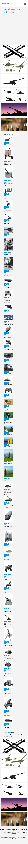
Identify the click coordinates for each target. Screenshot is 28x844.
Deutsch (9, 832)
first (5, 732)
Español (14, 832)
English (4, 832)
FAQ (6, 829)
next (16, 732)
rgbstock (7, 3)
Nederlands (13, 833)
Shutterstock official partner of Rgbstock (8, 837)
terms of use (25, 829)
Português (23, 832)
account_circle (5, 145)
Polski (18, 832)
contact (9, 829)
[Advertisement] (14, 29)
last (18, 732)
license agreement (16, 829)
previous (8, 732)
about (14, 830)
